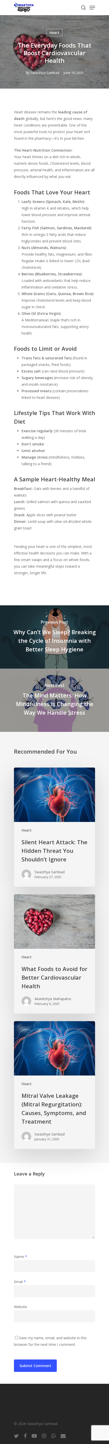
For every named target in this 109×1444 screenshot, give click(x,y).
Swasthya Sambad (44, 72)
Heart (54, 32)
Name (20, 1256)
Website (20, 1306)
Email (20, 1281)
